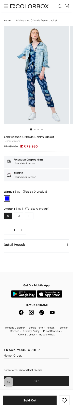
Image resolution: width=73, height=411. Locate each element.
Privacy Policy (31, 331)
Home (7, 20)
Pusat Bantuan (51, 331)
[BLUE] (7, 198)
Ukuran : (13, 208)
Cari (36, 381)
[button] (64, 400)
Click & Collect (26, 334)
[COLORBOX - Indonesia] (29, 6)
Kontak (50, 327)
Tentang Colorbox (15, 327)
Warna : (12, 191)
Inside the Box (47, 334)
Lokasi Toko (36, 327)
